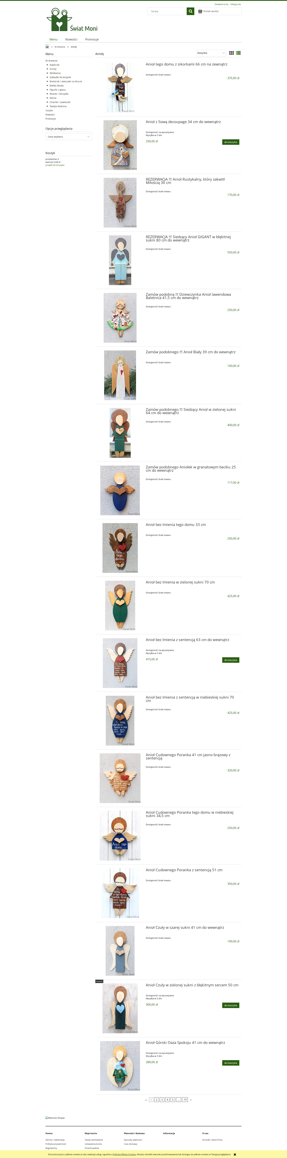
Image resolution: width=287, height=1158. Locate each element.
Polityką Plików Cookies (124, 1154)
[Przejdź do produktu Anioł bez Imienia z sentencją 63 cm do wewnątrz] (120, 663)
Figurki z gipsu (58, 89)
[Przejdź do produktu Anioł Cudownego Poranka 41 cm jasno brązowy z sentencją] (120, 778)
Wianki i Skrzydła (59, 93)
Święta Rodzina (58, 106)
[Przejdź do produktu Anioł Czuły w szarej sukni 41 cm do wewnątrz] (120, 951)
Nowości (50, 114)
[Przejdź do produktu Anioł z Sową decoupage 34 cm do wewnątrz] (120, 145)
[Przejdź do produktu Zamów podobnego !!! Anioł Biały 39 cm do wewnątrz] (120, 375)
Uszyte (49, 110)
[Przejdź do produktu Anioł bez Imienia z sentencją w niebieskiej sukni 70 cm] (120, 721)
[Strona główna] (73, 19)
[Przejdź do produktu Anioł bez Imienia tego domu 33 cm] (120, 548)
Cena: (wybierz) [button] (55, 136)
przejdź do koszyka (55, 165)
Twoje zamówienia (94, 1139)
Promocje (51, 118)
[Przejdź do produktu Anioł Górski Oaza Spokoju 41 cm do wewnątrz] (120, 1066)
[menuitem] (53, 39)
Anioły (53, 68)
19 (185, 1099)
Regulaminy (51, 1148)
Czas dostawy (130, 1143)
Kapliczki (54, 64)
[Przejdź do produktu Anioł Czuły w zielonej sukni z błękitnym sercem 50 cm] (120, 1008)
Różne (53, 98)
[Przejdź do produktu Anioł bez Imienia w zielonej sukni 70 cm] (120, 605)
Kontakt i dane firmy (212, 1139)
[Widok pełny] (238, 53)
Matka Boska (57, 85)
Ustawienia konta (93, 1143)
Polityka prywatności (56, 1143)
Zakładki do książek (60, 77)
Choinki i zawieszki (60, 102)
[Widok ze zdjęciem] (231, 53)
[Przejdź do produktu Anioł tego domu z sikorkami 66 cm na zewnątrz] (120, 87)
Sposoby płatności (133, 1139)
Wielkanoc (55, 73)
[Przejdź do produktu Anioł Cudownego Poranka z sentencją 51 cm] (120, 893)
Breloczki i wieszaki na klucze (66, 81)
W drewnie (51, 60)
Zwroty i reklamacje (55, 1139)
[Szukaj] (190, 11)
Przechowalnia (92, 1148)
